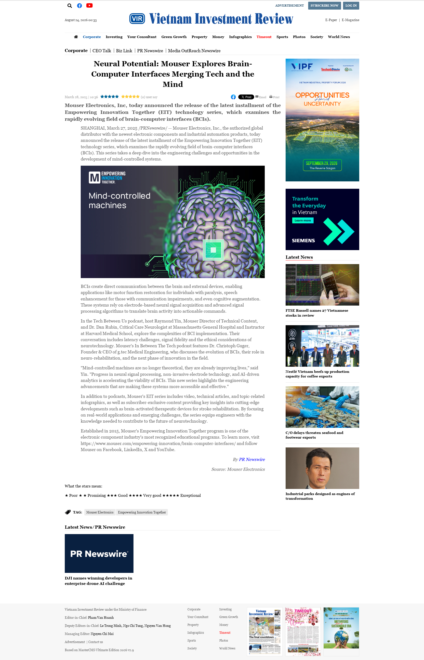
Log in (351, 5)
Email (262, 97)
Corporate (92, 37)
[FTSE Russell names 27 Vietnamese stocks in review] (322, 285)
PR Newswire (150, 51)
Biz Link (124, 51)
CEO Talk (102, 51)
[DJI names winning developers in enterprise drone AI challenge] (99, 553)
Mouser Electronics (100, 512)
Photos (299, 37)
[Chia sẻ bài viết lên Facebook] (233, 96)
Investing (114, 37)
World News (339, 37)
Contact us (95, 641)
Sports (282, 37)
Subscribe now (325, 5)
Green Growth (174, 37)
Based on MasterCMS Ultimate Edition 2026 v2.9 (99, 649)
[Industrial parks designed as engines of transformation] (322, 468)
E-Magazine (350, 19)
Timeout (264, 37)
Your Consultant (142, 37)
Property (199, 37)
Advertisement (289, 5)
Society (316, 37)
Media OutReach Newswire (194, 51)
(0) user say (149, 96)
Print (276, 97)
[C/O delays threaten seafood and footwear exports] (322, 407)
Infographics (240, 37)
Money (218, 37)
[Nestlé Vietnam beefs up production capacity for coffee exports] (322, 346)
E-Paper (331, 19)
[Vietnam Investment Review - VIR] (212, 31)
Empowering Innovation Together (142, 512)
